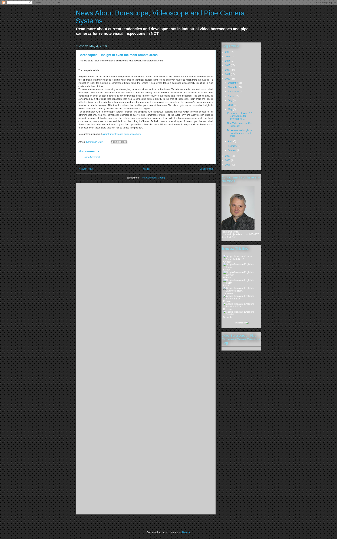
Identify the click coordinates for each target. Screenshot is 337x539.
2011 (228, 74)
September (234, 91)
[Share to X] (119, 142)
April (230, 141)
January (232, 150)
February (233, 146)
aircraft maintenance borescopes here (122, 134)
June (231, 105)
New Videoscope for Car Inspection (239, 124)
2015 (228, 56)
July (230, 100)
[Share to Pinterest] (125, 142)
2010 (228, 78)
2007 (228, 164)
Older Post (206, 168)
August (232, 96)
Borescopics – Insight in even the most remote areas (118, 55)
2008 (228, 160)
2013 (228, 65)
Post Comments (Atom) (153, 177)
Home (146, 168)
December (233, 82)
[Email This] (112, 142)
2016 (228, 52)
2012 (228, 70)
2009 (228, 156)
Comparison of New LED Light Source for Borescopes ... (239, 116)
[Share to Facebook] (122, 142)
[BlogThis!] (115, 142)
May (230, 109)
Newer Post (85, 168)
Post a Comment (91, 157)
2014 (228, 61)
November (233, 87)
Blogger (186, 532)
